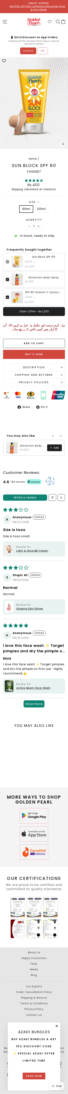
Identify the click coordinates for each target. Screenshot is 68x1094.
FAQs (33, 964)
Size (34, 202)
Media (34, 969)
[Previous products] (53, 435)
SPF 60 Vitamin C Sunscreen (43, 292)
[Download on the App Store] (34, 834)
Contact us (34, 1015)
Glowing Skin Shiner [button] (29, 608)
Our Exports (34, 986)
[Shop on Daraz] (34, 852)
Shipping (17, 189)
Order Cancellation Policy (34, 992)
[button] (34, 180)
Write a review (25, 497)
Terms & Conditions (34, 1003)
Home (33, 159)
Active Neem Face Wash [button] (33, 688)
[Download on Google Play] (34, 815)
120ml (41, 209)
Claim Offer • (34, 311)
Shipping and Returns (34, 375)
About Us (34, 952)
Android (28, 50)
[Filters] (52, 497)
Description (34, 367)
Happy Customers (34, 958)
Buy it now (34, 354)
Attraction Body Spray (43, 277)
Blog (34, 975)
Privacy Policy (34, 1009)
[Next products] (61, 435)
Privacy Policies (34, 382)
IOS (43, 50)
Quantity (34, 220)
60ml (26, 209)
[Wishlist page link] (51, 22)
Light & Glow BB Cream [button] (32, 551)
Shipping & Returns (34, 998)
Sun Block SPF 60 (43, 257)
